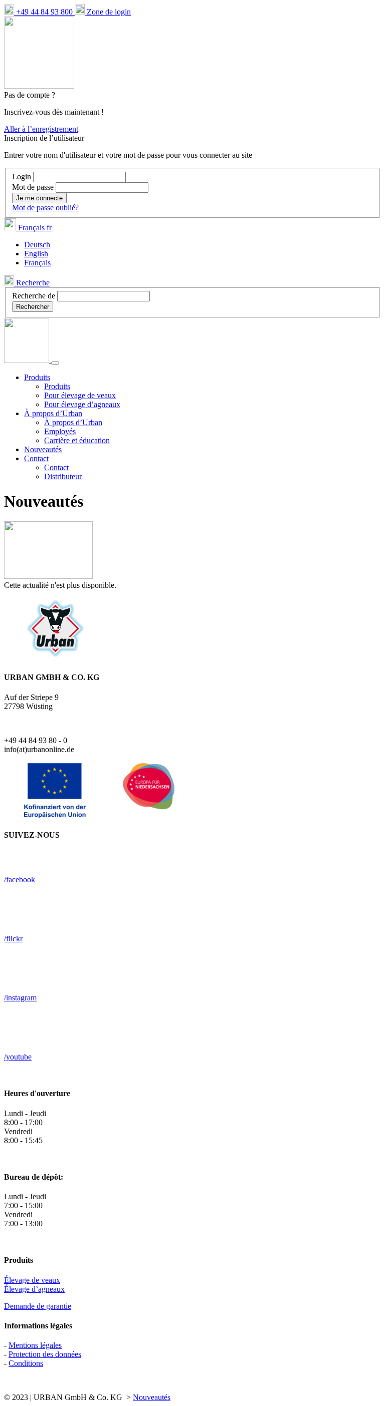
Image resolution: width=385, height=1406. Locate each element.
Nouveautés (43, 449)
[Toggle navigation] (55, 363)
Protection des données (45, 1354)
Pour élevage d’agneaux (82, 404)
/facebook (19, 879)
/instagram (20, 997)
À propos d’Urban (73, 422)
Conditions (26, 1363)
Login (22, 176)
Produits (57, 386)
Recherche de (33, 295)
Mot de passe (34, 187)
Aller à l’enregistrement (41, 129)
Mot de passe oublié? (45, 207)
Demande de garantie (37, 1306)
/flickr (13, 938)
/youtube (18, 1056)
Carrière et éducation (77, 440)
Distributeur (63, 476)
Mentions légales (35, 1345)
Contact (56, 467)
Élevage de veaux (32, 1280)
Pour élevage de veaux (80, 395)
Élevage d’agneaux (34, 1289)
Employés (60, 431)
